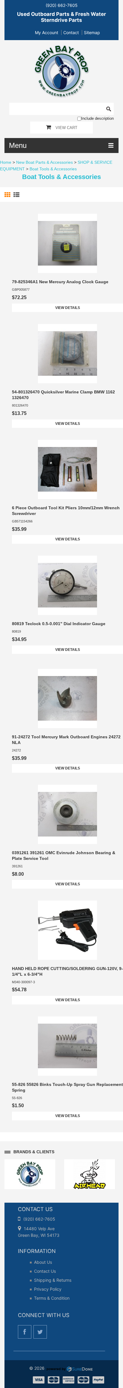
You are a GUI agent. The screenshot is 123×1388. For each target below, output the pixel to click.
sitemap (92, 32)
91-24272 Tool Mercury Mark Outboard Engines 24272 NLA (66, 739)
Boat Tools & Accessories (53, 168)
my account (46, 32)
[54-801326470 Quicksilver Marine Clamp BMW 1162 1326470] (67, 353)
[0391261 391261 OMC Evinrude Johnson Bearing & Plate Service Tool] (67, 814)
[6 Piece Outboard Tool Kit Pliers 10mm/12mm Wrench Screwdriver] (67, 469)
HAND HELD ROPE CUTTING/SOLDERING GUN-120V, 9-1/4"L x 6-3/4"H (67, 971)
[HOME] (62, 48)
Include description (97, 118)
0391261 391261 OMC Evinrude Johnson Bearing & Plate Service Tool (63, 855)
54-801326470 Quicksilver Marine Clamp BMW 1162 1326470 (63, 395)
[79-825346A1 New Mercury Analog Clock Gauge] (67, 243)
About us (43, 1262)
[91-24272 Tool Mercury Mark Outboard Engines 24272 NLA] (67, 698)
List (17, 195)
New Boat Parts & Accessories (44, 162)
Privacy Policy (47, 1289)
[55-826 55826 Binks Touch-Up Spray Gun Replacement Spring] (67, 1046)
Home (5, 162)
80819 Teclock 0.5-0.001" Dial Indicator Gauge (58, 623)
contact (71, 32)
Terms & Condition (52, 1298)
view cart (66, 127)
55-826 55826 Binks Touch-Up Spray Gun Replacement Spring (67, 1087)
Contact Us (45, 1271)
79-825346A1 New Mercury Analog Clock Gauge (60, 281)
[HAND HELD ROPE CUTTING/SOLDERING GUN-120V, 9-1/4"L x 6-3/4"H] (67, 930)
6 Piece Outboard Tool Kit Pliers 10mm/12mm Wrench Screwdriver (66, 510)
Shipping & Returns (52, 1280)
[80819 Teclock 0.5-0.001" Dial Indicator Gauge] (67, 585)
